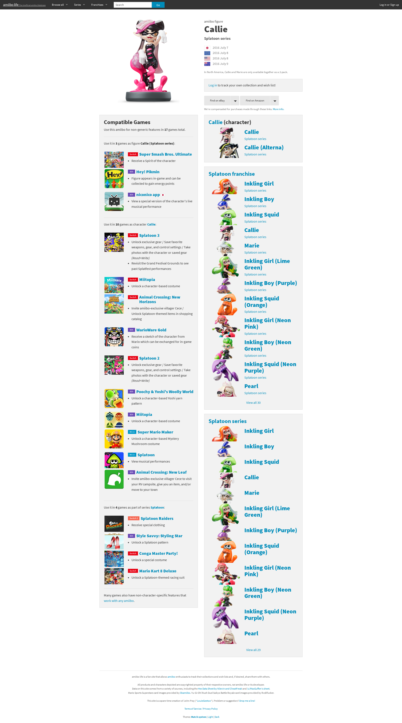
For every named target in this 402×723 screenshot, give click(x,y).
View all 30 (253, 402)
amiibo (171, 676)
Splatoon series (217, 38)
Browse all (58, 4)
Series (77, 4)
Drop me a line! (247, 700)
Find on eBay (217, 100)
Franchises (97, 4)
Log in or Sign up (389, 4)
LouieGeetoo (204, 700)
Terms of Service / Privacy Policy (201, 708)
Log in (213, 85)
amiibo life (24, 4)
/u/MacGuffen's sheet (258, 688)
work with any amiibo (119, 601)
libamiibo (185, 692)
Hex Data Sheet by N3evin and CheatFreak (220, 688)
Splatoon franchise (232, 173)
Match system (198, 716)
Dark (217, 716)
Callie (151, 224)
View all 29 (253, 650)
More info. (278, 109)
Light (210, 716)
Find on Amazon (255, 100)
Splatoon (157, 507)
